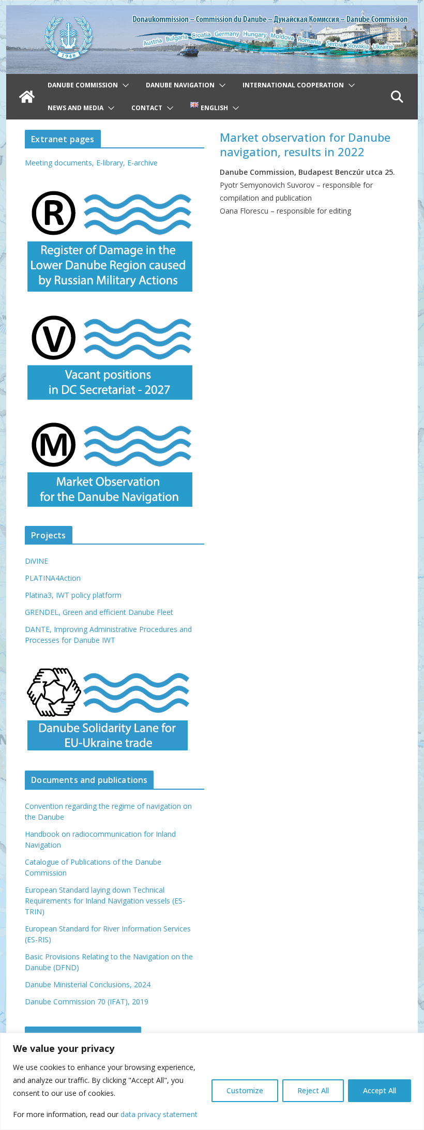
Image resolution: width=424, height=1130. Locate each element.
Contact (146, 107)
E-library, (111, 163)
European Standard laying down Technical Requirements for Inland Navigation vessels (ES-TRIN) (105, 900)
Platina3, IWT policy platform (73, 595)
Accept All (379, 1090)
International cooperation (293, 85)
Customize (244, 1090)
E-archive (142, 163)
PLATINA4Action (53, 578)
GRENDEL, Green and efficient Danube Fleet (99, 612)
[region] (212, 1081)
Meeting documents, (59, 163)
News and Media (75, 107)
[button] (123, 85)
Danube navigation (180, 85)
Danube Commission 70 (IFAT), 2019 (86, 1001)
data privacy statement (159, 1114)
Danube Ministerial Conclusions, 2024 (87, 984)
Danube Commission (83, 85)
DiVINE (36, 561)
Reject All (313, 1090)
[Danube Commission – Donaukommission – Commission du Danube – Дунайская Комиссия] (211, 12)
